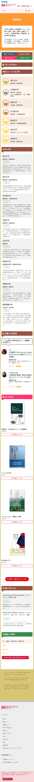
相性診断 (5, 745)
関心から (5, 722)
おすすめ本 (10, 58)
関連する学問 (25, 58)
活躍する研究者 (25, 54)
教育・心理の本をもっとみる (18, 579)
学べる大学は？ (9, 54)
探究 (4, 742)
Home (4, 719)
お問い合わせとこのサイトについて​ (12, 748)
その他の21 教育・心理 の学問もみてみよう (14, 657)
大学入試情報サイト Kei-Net (10, 762)
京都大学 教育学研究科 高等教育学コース (20, 379)
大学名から (6, 739)
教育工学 (5, 653)
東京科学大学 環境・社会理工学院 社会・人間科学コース (20, 358)
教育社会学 (6, 649)
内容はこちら (17, 434)
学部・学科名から (7, 727)
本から (4, 736)
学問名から (6, 724)
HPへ (7, 161)
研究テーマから (7, 733)
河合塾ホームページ (8, 759)
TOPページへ (8, 779)
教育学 (4, 645)
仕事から (5, 730)
